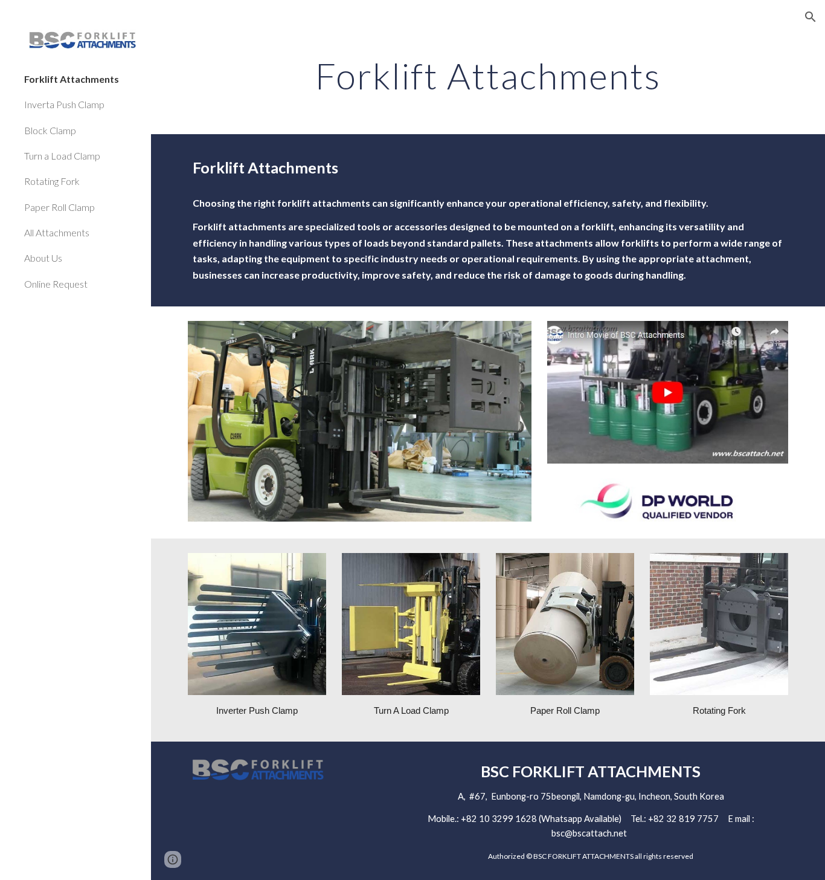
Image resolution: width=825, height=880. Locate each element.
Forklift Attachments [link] (71, 79)
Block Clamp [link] (50, 130)
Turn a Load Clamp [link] (62, 155)
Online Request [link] (56, 284)
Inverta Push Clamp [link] (64, 104)
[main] (488, 75)
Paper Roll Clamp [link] (59, 207)
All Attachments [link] (56, 232)
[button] (810, 16)
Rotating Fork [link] (52, 181)
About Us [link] (43, 258)
